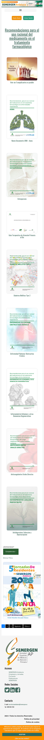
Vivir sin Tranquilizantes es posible (22, 82)
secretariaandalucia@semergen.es (18, 704)
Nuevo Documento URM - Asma (22, 140)
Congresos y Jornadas (16, 674)
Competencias (10, 551)
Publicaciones (13, 678)
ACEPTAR (22, 734)
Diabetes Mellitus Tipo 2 (22, 295)
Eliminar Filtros (8, 558)
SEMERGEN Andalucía (16, 672)
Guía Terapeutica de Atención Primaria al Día (22, 236)
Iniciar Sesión (28, 18)
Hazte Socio (17, 18)
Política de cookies (32, 722)
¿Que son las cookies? (22, 738)
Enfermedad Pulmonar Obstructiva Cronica (22, 354)
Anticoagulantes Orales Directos (22, 474)
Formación (12, 676)
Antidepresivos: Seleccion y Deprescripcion (22, 533)
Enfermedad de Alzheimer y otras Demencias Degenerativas (22, 415)
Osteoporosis (22, 199)
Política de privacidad (31, 719)
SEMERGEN (13, 680)
